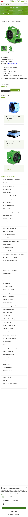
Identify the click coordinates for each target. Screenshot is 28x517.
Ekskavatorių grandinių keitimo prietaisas (13, 319)
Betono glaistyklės (7, 199)
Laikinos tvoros (7, 273)
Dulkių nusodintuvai (8, 351)
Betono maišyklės (7, 251)
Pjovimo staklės (7, 341)
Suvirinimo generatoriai (9, 367)
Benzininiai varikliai (8, 231)
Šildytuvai (5, 221)
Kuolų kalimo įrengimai (8, 215)
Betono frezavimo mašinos (10, 260)
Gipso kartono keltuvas (9, 325)
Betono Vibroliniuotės (8, 205)
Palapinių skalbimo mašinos (10, 383)
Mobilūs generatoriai (8, 189)
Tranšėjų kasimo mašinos (9, 335)
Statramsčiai (6, 344)
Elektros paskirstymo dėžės (10, 306)
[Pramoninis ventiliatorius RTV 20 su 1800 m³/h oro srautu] (4, 48)
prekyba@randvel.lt (11, 63)
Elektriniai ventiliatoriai (4, 18)
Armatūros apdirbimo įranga (10, 257)
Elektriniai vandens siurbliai (10, 195)
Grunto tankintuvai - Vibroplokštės (12, 179)
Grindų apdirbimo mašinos (9, 267)
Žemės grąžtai (6, 332)
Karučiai (5, 361)
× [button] (26, 487)
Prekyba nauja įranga (14, 7)
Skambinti (14, 90)
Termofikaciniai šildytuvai (9, 228)
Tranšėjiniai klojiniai (21, 13)
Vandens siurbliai (7, 192)
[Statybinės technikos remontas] (6, 4)
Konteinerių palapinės (8, 354)
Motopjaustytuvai (7, 208)
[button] (14, 514)
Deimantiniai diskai (8, 328)
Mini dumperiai (6, 283)
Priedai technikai (7, 357)
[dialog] (14, 501)
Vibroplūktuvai (6, 183)
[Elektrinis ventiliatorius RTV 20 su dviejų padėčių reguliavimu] (14, 35)
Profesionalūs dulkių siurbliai (10, 225)
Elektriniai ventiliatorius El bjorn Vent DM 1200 (14, 142)
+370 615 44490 (13, 1)
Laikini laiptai (6, 276)
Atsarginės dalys (20, 10)
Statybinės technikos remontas (7, 10)
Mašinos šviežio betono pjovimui (11, 241)
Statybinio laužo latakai (9, 289)
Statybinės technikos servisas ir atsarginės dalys (8, 16)
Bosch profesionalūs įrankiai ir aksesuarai (13, 254)
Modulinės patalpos (7, 13)
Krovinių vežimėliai (7, 312)
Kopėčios (5, 380)
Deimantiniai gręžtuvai (8, 299)
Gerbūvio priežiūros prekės (9, 338)
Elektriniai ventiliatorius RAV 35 (14, 167)
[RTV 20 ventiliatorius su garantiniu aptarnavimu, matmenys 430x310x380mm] (11, 48)
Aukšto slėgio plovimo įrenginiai (11, 348)
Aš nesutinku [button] (14, 511)
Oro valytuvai (6, 315)
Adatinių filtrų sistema (8, 309)
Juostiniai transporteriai (9, 280)
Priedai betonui (7, 244)
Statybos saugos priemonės (10, 270)
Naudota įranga (7, 377)
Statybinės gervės (7, 370)
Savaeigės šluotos (7, 286)
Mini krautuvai (6, 387)
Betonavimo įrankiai (8, 247)
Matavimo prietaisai (8, 374)
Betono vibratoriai (7, 202)
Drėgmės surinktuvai (8, 218)
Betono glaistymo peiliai (9, 238)
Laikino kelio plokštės (8, 186)
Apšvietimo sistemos (8, 296)
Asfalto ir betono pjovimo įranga (11, 212)
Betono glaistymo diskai (9, 234)
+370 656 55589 (20, 1)
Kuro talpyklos (6, 364)
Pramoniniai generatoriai (9, 293)
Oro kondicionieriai (7, 322)
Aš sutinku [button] (14, 508)
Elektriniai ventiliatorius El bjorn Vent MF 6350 (14, 117)
